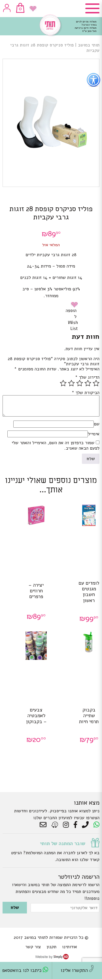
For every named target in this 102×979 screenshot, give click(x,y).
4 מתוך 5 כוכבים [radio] (71, 383)
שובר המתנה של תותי (62, 843)
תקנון (51, 947)
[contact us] (44, 824)
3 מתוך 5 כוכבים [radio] (79, 383)
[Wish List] (33, 8)
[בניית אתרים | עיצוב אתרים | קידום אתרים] (52, 958)
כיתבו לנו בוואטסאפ (22, 970)
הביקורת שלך (85, 392)
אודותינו (69, 947)
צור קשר (33, 947)
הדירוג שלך (87, 377)
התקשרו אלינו (75, 970)
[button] (75, 304)
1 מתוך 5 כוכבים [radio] (96, 383)
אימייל (93, 434)
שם (96, 424)
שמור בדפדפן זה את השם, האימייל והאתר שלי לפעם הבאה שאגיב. (55, 445)
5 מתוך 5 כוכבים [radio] (63, 383)
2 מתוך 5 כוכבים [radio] (87, 383)
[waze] (55, 824)
